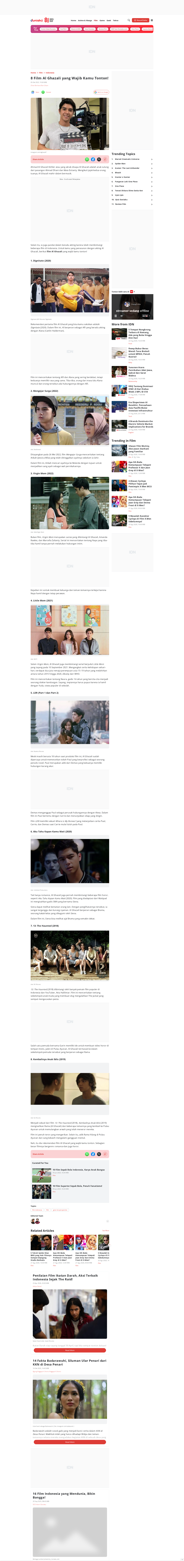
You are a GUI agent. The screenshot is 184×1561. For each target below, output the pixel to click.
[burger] (151, 20)
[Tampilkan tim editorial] (107, 1221)
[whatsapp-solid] (87, 159)
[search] (128, 20)
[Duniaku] (42, 20)
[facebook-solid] (93, 159)
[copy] (105, 159)
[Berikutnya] (109, 1244)
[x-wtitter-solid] (99, 159)
